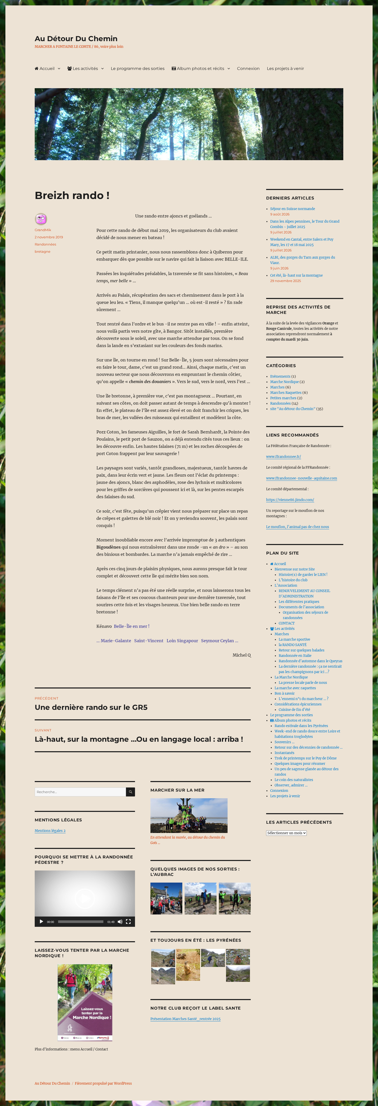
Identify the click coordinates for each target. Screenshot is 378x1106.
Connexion (248, 68)
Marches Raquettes (286, 393)
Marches (277, 387)
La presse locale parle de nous (303, 683)
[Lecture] (41, 921)
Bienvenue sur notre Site (295, 569)
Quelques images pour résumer (300, 763)
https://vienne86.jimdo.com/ (290, 500)
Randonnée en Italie (295, 656)
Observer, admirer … (291, 785)
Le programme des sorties (138, 68)
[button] (85, 899)
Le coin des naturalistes (294, 780)
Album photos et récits (200, 68)
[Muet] (120, 921)
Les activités (85, 68)
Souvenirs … (284, 742)
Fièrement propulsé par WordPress (103, 1083)
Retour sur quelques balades (302, 650)
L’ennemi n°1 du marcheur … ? (303, 699)
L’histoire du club (293, 580)
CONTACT (287, 623)
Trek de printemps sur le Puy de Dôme (306, 758)
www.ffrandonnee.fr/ (283, 457)
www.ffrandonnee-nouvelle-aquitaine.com (301, 478)
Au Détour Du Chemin (76, 38)
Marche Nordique (284, 382)
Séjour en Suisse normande (292, 209)
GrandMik (43, 230)
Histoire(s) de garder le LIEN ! (303, 575)
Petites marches (283, 398)
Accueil (47, 68)
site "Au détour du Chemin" (293, 409)
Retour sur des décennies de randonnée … (309, 747)
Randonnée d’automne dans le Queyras (311, 661)
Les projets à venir (285, 68)
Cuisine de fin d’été (294, 710)
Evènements (280, 376)
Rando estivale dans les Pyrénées (301, 726)
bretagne (42, 251)
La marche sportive (294, 639)
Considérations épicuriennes (298, 704)
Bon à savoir (285, 693)
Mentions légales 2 (50, 831)
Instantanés (284, 753)
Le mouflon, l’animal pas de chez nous (297, 527)
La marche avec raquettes (295, 688)
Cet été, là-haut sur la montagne (296, 275)
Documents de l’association (301, 607)
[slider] (80, 921)
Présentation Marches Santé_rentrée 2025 (185, 1019)
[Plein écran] (128, 921)
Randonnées (45, 244)
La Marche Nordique (291, 677)
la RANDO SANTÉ (293, 645)
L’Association (286, 585)
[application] (85, 899)
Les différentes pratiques (299, 602)
